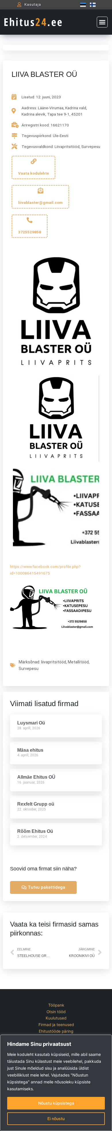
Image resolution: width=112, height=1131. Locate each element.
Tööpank (56, 1005)
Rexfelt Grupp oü (35, 804)
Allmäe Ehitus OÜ (36, 777)
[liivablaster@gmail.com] (40, 191)
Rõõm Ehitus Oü (35, 831)
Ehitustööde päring (56, 1031)
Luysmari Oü (31, 722)
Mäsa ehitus (30, 750)
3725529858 (29, 232)
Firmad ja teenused (56, 1024)
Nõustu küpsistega (56, 1103)
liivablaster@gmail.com (40, 202)
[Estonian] (81, 4)
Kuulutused (56, 1018)
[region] (56, 1083)
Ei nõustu (56, 1118)
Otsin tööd (56, 1011)
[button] (102, 22)
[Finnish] (91, 4)
